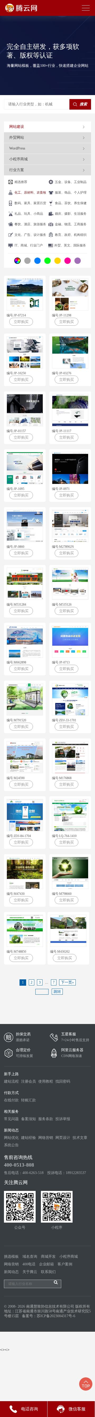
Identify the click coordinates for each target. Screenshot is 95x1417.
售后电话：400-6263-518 (24, 1173)
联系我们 (48, 1272)
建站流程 (11, 1081)
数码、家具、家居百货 (30, 203)
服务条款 (45, 1119)
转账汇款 (28, 1100)
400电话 (28, 1264)
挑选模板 (11, 1257)
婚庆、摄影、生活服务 (71, 214)
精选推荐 (21, 182)
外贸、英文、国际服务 (70, 245)
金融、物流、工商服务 (71, 224)
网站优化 (11, 1138)
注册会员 (28, 1081)
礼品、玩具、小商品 (29, 214)
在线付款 (11, 1100)
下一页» (67, 982)
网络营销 (45, 1138)
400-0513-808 (19, 1165)
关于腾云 (29, 1272)
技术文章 (80, 1138)
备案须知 (28, 1119)
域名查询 (29, 1257)
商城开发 (48, 1257)
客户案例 (65, 1264)
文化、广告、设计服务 (30, 235)
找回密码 (62, 1081)
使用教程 (45, 1081)
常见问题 (11, 1119)
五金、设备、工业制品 (71, 182)
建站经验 (28, 1138)
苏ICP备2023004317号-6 (56, 1316)
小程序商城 (68, 1257)
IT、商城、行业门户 (29, 245)
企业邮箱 (46, 1264)
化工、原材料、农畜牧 (30, 192)
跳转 (57, 992)
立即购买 (21, 322)
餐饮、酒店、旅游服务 (30, 224)
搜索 (83, 104)
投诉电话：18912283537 (66, 1173)
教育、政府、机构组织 (71, 235)
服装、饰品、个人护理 (71, 192)
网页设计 (62, 1138)
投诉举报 (62, 1119)
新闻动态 (11, 1272)
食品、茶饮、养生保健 (71, 203)
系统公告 (11, 1145)
